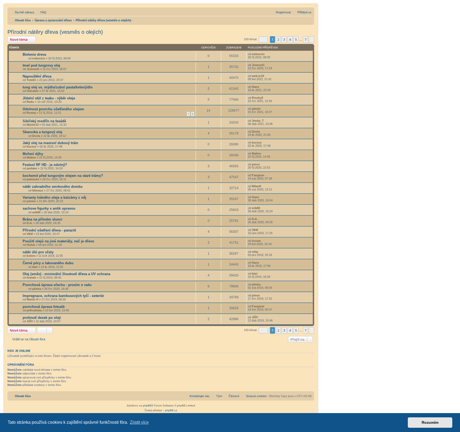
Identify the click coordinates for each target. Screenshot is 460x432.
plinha (36, 288)
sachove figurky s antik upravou (49, 208)
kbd (35, 266)
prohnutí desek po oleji (42, 318)
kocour (31, 146)
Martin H (32, 299)
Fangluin (258, 175)
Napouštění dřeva (37, 76)
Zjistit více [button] (139, 422)
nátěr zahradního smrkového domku (53, 187)
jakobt (256, 108)
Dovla (36, 135)
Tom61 (31, 79)
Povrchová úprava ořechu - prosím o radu (57, 285)
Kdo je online (18, 350)
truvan (256, 240)
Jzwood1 (33, 69)
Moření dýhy (33, 154)
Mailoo (31, 157)
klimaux (37, 190)
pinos (256, 164)
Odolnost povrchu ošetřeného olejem (53, 109)
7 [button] (305, 39)
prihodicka (34, 310)
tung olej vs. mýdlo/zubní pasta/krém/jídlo (58, 87)
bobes (31, 255)
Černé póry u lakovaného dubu (48, 263)
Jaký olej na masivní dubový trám (50, 143)
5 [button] (296, 39)
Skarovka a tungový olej (42, 132)
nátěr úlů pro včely (38, 252)
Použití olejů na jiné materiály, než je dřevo (58, 241)
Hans (255, 86)
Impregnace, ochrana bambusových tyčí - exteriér (63, 296)
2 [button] (278, 39)
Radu (30, 101)
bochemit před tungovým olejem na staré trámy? (63, 176)
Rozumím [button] (430, 422)
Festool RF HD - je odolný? (45, 165)
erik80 (36, 212)
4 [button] (290, 39)
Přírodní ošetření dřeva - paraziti (49, 230)
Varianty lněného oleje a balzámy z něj (54, 197)
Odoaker (33, 90)
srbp (255, 251)
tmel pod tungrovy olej (41, 65)
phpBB (147, 405)
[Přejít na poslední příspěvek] (267, 54)
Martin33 (33, 124)
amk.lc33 (258, 76)
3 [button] (284, 39)
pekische (33, 179)
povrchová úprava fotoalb (44, 307)
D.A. (29, 223)
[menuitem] (41, 12)
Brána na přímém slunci (42, 219)
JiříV (30, 321)
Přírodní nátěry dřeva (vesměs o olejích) (55, 32)
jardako (32, 168)
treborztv (38, 58)
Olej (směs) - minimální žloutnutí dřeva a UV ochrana (66, 274)
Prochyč (257, 97)
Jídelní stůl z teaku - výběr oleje (49, 98)
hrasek (31, 277)
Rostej (31, 112)
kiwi (254, 273)
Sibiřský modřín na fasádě (44, 121)
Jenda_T (258, 120)
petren (31, 201)
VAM (30, 233)
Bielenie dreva (34, 54)
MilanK (256, 186)
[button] (263, 39)
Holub (31, 244)
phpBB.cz (171, 410)
